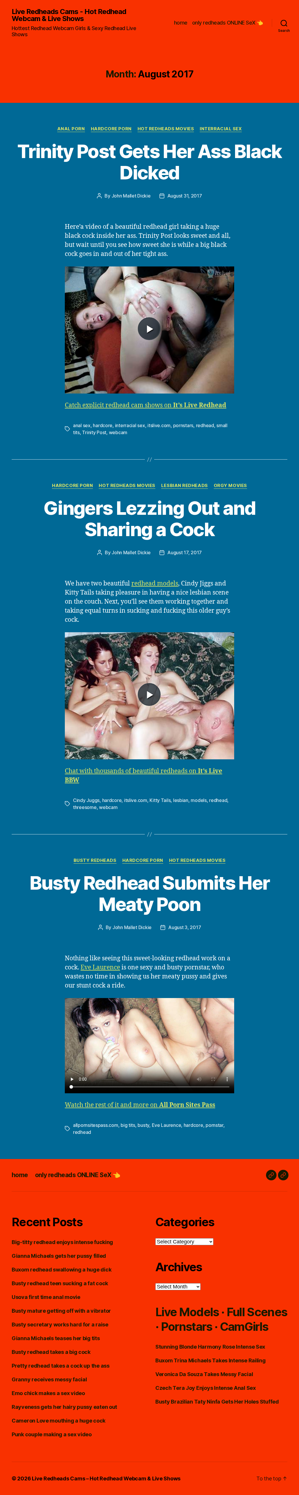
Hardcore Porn (111, 128)
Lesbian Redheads (184, 485)
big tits (128, 1125)
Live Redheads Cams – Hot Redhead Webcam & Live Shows (106, 1478)
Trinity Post (94, 432)
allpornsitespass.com (95, 1125)
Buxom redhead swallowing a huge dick (61, 1270)
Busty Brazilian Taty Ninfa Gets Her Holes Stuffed (217, 1402)
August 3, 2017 (184, 927)
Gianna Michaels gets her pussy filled (59, 1256)
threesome (85, 807)
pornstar (214, 1125)
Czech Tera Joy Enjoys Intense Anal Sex (205, 1388)
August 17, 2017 (184, 552)
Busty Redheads (95, 860)
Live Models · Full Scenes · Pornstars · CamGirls (221, 1319)
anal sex (82, 425)
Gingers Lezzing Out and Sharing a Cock (149, 519)
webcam (118, 432)
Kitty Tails (160, 800)
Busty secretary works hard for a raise (60, 1324)
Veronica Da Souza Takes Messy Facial (204, 1374)
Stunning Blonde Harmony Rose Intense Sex (210, 1347)
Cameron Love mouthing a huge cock (58, 1421)
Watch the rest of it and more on (140, 1105)
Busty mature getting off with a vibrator (61, 1311)
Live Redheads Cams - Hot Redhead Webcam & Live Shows (69, 15)
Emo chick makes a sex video (48, 1393)
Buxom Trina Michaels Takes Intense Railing (210, 1360)
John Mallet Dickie (131, 196)
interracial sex (130, 425)
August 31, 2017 (184, 196)
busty (143, 1125)
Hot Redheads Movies (166, 128)
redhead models (154, 584)
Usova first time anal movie (46, 1297)
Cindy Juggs (86, 800)
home (180, 23)
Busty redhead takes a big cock (51, 1352)
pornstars (183, 425)
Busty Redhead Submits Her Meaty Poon (149, 893)
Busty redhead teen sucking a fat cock (60, 1283)
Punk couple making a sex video (52, 1434)
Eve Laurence (100, 967)
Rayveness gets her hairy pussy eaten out (64, 1407)
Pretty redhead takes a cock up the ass (60, 1366)
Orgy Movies (230, 485)
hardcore (102, 425)
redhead (205, 425)
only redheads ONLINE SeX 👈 (227, 23)
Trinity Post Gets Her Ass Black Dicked (149, 162)
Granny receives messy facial (49, 1379)
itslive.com (159, 425)
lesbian (180, 800)
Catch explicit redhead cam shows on (145, 405)
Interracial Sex (221, 128)
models (198, 800)
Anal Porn (71, 128)
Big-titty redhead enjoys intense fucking (62, 1242)
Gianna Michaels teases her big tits (56, 1338)
